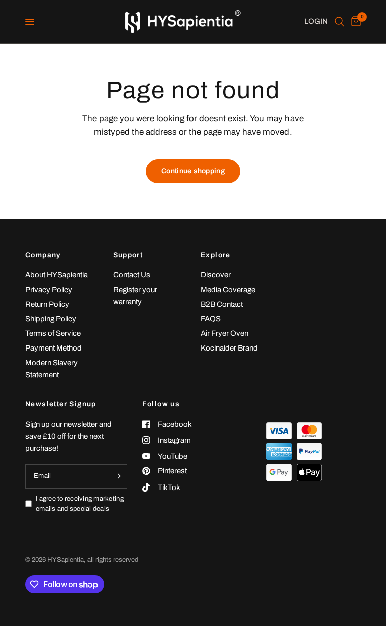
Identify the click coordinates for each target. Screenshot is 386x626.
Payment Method (53, 348)
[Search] (339, 21)
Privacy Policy (48, 290)
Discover (216, 275)
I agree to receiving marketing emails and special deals (80, 504)
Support (128, 255)
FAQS (211, 319)
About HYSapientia (56, 275)
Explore (216, 255)
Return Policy (47, 304)
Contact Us (131, 275)
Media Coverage (228, 290)
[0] (354, 21)
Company (43, 255)
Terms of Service (53, 333)
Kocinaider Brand (229, 348)
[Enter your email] (117, 476)
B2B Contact (222, 304)
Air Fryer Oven (224, 333)
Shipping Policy (50, 319)
